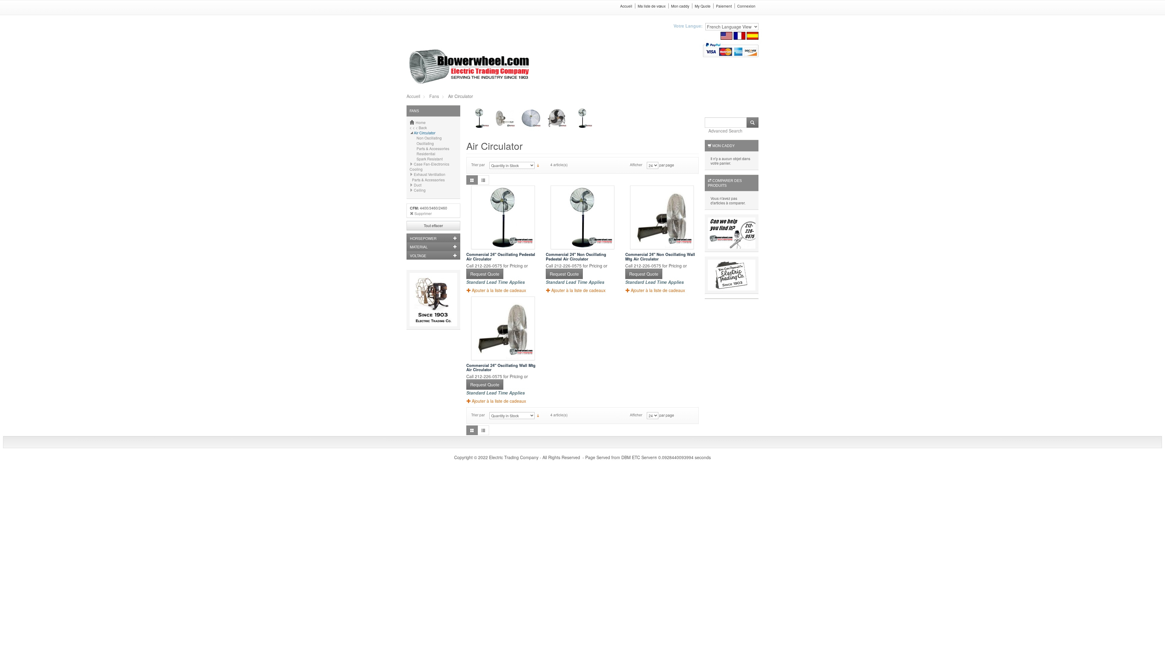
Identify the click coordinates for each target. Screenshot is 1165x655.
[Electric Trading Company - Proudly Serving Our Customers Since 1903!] (433, 298)
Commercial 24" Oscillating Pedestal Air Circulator (500, 256)
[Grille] (472, 180)
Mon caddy (680, 5)
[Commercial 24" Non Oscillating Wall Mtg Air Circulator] (662, 217)
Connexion (746, 5)
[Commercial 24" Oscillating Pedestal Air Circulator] (503, 217)
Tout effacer (433, 225)
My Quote (703, 5)
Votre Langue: (688, 26)
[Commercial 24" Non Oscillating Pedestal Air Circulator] (582, 217)
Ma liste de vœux (652, 5)
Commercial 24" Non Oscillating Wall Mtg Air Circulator (660, 256)
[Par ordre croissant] (538, 164)
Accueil (626, 5)
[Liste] (483, 180)
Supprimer (423, 213)
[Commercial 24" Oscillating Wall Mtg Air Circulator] (503, 328)
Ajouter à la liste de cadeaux (499, 290)
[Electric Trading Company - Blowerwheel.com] (470, 67)
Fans (434, 96)
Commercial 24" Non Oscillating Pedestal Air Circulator (576, 256)
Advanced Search (725, 131)
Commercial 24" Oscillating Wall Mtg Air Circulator (500, 367)
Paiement (724, 5)
